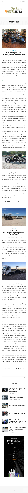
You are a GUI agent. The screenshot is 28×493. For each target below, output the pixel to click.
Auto (14, 50)
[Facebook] (18, 201)
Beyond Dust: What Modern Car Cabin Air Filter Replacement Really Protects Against (16, 397)
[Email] (23, 201)
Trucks (14, 228)
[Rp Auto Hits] (14, 10)
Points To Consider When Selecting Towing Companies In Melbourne (14, 233)
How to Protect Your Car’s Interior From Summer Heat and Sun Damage (17, 429)
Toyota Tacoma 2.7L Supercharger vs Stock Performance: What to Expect (17, 413)
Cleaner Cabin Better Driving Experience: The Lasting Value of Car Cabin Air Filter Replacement (17, 405)
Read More (8, 201)
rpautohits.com (18, 488)
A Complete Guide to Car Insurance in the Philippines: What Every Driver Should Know (17, 421)
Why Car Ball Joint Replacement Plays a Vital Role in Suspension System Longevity (17, 390)
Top (14, 490)
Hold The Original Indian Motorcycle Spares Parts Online (14, 54)
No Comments (18, 57)
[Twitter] (20, 201)
